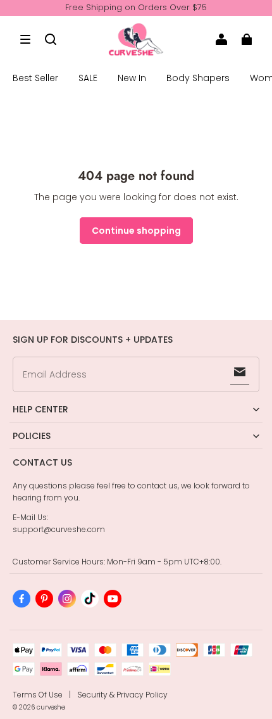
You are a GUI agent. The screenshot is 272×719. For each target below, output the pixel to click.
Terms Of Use (38, 694)
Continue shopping (136, 230)
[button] (25, 39)
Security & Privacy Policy (122, 694)
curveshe (51, 707)
